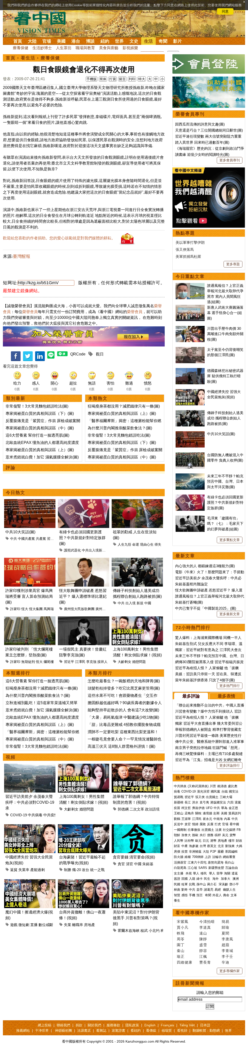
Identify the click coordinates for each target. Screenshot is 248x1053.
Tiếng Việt (187, 1025)
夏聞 (225, 933)
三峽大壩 (226, 797)
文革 (234, 895)
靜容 (203, 951)
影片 (177, 41)
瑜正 (181, 956)
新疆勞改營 (216, 868)
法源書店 (84, 1030)
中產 (184, 846)
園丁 (181, 945)
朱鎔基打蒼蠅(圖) (189, 602)
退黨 (238, 802)
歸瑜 (225, 927)
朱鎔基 (147, 864)
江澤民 (80, 662)
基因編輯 (231, 851)
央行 (203, 835)
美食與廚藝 (108, 48)
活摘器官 (180, 862)
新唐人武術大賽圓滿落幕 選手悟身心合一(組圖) (225, 312)
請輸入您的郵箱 (210, 992)
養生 (177, 900)
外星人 (217, 895)
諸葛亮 (208, 889)
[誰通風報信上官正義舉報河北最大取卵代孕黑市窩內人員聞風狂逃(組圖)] (190, 285)
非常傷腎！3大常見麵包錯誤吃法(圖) (37, 406)
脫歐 (195, 835)
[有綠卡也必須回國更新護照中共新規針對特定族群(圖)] (83, 502)
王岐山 (178, 813)
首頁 (17, 41)
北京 (221, 846)
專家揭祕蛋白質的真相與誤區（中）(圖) (40, 428)
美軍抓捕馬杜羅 (188, 256)
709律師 (197, 857)
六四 (230, 802)
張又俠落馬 (185, 249)
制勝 (67, 870)
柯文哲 (186, 808)
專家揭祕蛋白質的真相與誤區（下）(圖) (40, 413)
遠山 (203, 933)
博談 (90, 41)
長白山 (229, 862)
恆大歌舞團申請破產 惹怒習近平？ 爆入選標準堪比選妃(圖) (83, 596)
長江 (188, 802)
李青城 (227, 951)
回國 (184, 878)
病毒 (177, 791)
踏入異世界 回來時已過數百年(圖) (202, 142)
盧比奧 (232, 786)
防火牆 (178, 857)
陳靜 (203, 939)
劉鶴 (177, 819)
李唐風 (227, 939)
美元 (225, 835)
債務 (210, 835)
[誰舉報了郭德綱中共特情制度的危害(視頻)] (137, 766)
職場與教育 (85, 48)
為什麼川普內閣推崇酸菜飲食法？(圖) (120, 428)
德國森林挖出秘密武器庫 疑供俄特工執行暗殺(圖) (225, 376)
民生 (207, 878)
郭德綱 (123, 809)
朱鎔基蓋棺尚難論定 (191, 584)
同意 (225, 11)
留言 (122, 79)
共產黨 (41, 539)
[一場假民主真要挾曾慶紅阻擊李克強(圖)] (83, 619)
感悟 (184, 895)
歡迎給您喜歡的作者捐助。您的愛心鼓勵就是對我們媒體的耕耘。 (59, 238)
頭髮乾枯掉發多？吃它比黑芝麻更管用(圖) (124, 688)
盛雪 (203, 945)
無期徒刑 (28, 662)
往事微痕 (194, 830)
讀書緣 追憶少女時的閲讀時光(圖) (202, 154)
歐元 (198, 840)
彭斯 (216, 813)
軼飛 (181, 933)
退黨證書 (118, 1030)
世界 (119, 41)
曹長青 (205, 962)
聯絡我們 (63, 1025)
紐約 (105, 41)
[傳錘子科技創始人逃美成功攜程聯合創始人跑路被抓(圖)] (137, 560)
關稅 (198, 813)
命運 (135, 544)
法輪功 (217, 857)
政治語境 (152, 809)
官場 (46, 41)
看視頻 (182, 1030)
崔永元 (207, 819)
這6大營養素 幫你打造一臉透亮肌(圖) (37, 435)
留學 (220, 873)
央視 (189, 873)
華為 (224, 808)
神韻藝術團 (63, 1030)
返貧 (13, 870)
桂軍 (184, 884)
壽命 (226, 895)
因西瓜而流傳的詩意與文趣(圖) (200, 124)
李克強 (91, 662)
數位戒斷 (46, 925)
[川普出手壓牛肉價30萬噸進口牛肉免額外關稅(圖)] (190, 328)
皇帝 (199, 889)
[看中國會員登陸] (208, 64)
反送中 (178, 824)
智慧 (177, 895)
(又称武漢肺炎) (198, 786)
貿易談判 (235, 813)
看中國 (234, 824)
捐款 (79, 1025)
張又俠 (200, 797)
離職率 (77, 925)
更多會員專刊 (229, 160)
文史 (134, 41)
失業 (67, 925)
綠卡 (199, 878)
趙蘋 (225, 945)
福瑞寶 (167, 1030)
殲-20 (76, 870)
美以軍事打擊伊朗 (190, 242)
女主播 (179, 873)
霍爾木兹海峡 (129, 930)
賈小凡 (182, 927)
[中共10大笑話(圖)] (29, 502)
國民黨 (215, 791)
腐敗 (203, 824)
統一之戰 (97, 870)
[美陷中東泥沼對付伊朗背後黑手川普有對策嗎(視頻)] (137, 882)
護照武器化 (72, 550)
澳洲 (235, 878)
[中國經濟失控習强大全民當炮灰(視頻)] (29, 827)
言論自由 (231, 868)
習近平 (52, 539)
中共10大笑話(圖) (20, 532)
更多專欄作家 (229, 971)
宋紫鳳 (182, 921)
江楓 (203, 956)
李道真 (205, 927)
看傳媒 (151, 1030)
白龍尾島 (180, 868)
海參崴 (193, 846)
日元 (206, 840)
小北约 (154, 930)
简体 (103, 79)
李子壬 (227, 956)
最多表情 (226, 696)
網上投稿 (44, 1025)
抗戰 (192, 884)
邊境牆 (207, 813)
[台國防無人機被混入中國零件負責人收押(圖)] (190, 455)
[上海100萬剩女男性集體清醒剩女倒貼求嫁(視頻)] (137, 619)
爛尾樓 (49, 662)
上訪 (208, 857)
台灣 (203, 846)
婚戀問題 (139, 662)
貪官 (121, 864)
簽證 (177, 878)
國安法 (233, 791)
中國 (147, 603)
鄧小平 (234, 884)
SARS (202, 868)
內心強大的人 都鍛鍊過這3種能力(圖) (205, 566)
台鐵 (224, 791)
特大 (141, 79)
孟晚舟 (189, 813)
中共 (13, 539)
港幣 (213, 840)
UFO (209, 808)
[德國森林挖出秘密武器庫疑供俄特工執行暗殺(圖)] (190, 371)
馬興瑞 (49, 609)
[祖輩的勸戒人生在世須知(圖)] (137, 502)
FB (239, 830)
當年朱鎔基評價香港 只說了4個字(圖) (205, 680)
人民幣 (178, 840)
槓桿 (218, 835)
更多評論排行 (229, 765)
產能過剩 (37, 870)
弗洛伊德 (198, 808)
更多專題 (233, 264)
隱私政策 (132, 1025)
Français (167, 1025)
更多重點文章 (229, 540)
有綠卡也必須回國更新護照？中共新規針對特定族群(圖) (82, 538)
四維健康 (184, 962)
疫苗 (177, 808)
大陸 (32, 41)
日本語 (205, 1025)
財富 (177, 846)
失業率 (23, 870)
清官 (129, 864)
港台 (75, 41)
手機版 (91, 79)
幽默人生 (229, 889)
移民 (204, 873)
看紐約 (136, 1030)
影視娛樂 (130, 48)
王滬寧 (186, 819)
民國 (177, 884)
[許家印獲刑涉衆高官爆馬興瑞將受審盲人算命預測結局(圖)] (29, 560)
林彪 (177, 889)
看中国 (43, 22)
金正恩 (233, 808)
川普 (213, 786)
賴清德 (222, 786)
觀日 (100, 354)
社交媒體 (229, 830)
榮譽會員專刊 (190, 114)
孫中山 (201, 884)
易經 (218, 889)
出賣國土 (212, 797)
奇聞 (163, 41)
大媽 (239, 846)
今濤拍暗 (207, 921)
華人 (196, 873)
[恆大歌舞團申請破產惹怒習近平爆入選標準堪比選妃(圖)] (83, 560)
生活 (148, 41)
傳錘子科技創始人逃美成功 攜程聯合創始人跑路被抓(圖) (225, 418)
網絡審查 (229, 857)
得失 (158, 544)
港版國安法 (218, 802)
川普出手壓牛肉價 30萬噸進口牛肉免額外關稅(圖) (225, 333)
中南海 (218, 819)
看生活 (28, 57)
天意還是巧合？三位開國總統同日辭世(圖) (209, 130)
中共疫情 (50, 815)
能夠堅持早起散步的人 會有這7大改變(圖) (123, 710)
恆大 (24, 609)
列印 (132, 79)
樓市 (231, 840)
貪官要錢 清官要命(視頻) (134, 857)
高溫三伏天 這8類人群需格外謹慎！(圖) (121, 746)
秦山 (181, 951)
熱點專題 (185, 233)
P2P (213, 851)
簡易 (225, 921)
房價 (177, 851)
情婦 (195, 824)
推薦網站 (23, 1030)
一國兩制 (180, 830)
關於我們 (94, 1025)
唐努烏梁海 (216, 862)
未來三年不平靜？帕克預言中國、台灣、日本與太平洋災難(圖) (225, 481)
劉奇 (184, 889)
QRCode (77, 354)
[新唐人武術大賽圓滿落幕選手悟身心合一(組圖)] (190, 307)
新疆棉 (178, 802)
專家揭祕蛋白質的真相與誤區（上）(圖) (40, 450)
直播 (34, 925)
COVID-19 (18, 815)
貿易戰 (178, 797)
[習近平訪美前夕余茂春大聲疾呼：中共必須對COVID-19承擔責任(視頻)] (29, 766)
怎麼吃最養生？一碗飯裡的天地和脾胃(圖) (124, 681)
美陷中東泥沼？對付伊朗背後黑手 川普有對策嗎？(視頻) (136, 918)
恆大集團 (36, 609)
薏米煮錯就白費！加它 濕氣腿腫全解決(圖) (42, 457)
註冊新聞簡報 (190, 983)
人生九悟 (124, 544)
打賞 (112, 79)
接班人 (102, 662)
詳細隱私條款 (49, 11)
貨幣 (233, 835)
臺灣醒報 (21, 256)
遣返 (235, 873)
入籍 (192, 878)
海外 (216, 878)
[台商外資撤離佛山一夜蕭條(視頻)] (83, 882)
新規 (140, 603)
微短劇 (23, 925)
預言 (200, 895)
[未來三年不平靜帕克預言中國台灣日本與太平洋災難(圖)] (190, 476)
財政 (239, 840)
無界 (228, 1030)
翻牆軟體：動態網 (206, 1030)
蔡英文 (212, 846)
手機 (192, 895)
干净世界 (42, 1030)
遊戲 (13, 925)
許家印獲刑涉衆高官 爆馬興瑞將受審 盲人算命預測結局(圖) (29, 596)
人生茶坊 (63, 48)
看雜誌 (101, 1030)
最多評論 (191, 696)
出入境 (130, 603)
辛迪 (225, 962)
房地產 (89, 925)
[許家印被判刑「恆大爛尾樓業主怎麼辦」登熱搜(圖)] (29, 619)
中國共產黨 (26, 539)
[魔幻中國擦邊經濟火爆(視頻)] (29, 882)
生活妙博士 (42, 48)
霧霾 (220, 851)
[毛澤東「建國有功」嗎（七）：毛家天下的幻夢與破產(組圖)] (190, 518)
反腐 (210, 824)
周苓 (181, 939)
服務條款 (113, 1025)
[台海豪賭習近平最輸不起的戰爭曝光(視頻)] (83, 827)
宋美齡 (223, 884)
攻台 (85, 870)
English (149, 1025)
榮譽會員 (30, 312)
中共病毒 (35, 815)
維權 (188, 857)
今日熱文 (15, 492)
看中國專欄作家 (192, 912)
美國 (61, 41)
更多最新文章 (229, 614)
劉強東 (230, 846)
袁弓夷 (204, 802)
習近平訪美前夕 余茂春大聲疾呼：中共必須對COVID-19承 (29, 802)
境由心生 (147, 544)
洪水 (195, 802)
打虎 (218, 824)
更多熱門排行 (229, 686)
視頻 (11, 757)
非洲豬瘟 (195, 851)
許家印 (15, 609)
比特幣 (189, 840)
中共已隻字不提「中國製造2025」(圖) (205, 608)
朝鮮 (177, 835)
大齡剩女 (124, 662)
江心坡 (192, 868)
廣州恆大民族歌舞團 (79, 609)
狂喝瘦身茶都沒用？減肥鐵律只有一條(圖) (124, 406)
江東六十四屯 (197, 862)
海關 (227, 873)
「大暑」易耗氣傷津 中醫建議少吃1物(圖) (123, 717)
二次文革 (137, 809)
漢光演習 (203, 791)
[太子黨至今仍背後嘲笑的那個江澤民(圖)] (190, 349)
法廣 (218, 830)
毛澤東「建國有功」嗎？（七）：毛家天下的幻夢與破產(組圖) (225, 523)
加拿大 (186, 835)
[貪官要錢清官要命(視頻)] (137, 827)
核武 (144, 930)
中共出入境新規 (94, 550)
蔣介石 (212, 884)
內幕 (227, 819)
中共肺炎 (180, 786)
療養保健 (20, 48)
